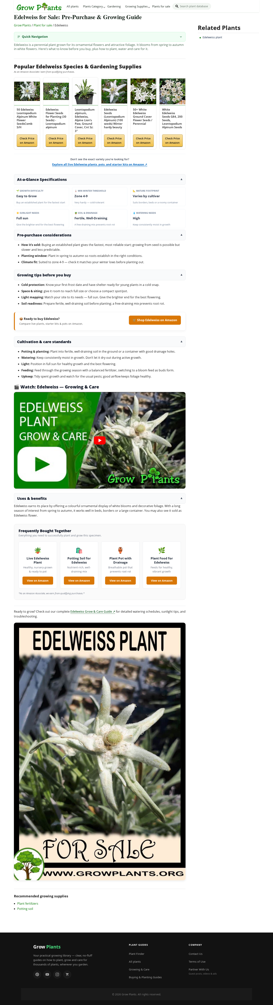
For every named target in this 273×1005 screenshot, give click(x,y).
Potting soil (25, 909)
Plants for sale (161, 6)
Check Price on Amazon (27, 140)
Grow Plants (22, 25)
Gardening (114, 6)
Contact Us (195, 954)
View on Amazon (37, 580)
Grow (46, 946)
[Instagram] (57, 974)
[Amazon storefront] (67, 974)
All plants (73, 6)
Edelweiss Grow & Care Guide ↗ (92, 611)
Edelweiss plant (212, 37)
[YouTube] (47, 974)
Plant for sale (43, 25)
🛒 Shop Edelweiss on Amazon (155, 320)
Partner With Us (203, 971)
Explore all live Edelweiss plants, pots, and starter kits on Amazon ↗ (99, 164)
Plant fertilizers (27, 903)
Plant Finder (136, 954)
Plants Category (93, 6)
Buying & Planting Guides (145, 977)
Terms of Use (197, 961)
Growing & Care (139, 969)
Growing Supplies (136, 6)
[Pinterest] (37, 974)
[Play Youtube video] (100, 440)
